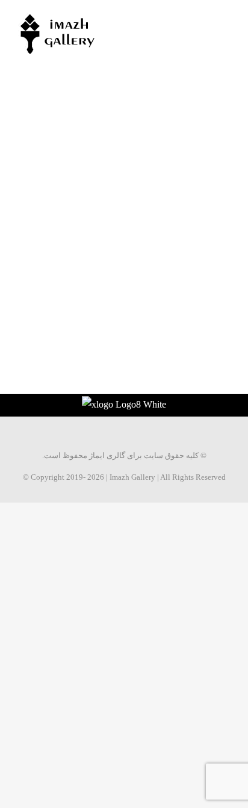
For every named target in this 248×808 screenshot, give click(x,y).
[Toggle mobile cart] (203, 18)
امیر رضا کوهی (179, 242)
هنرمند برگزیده (67, 207)
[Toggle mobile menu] (225, 18)
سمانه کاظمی (177, 121)
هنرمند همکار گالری (173, 272)
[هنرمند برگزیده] (62, 128)
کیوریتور (209, 258)
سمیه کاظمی (51, 192)
